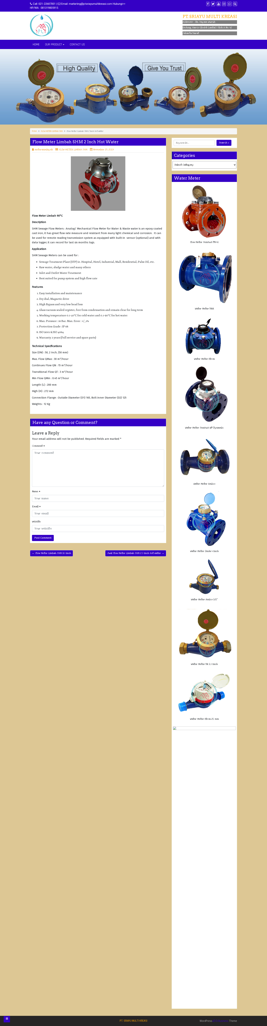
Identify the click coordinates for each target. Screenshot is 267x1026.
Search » (224, 142)
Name (36, 491)
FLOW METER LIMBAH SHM (52, 131)
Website (36, 521)
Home (34, 131)
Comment (38, 446)
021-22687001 (47, 3)
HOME (36, 44)
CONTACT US (77, 44)
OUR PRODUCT (53, 44)
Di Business (221, 1021)
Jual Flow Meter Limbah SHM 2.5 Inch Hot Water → (135, 553)
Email (36, 506)
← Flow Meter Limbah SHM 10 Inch (51, 553)
